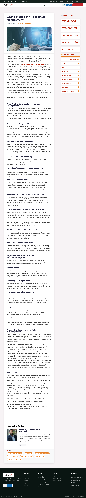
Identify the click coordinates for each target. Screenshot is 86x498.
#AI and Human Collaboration (15, 453)
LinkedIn (61, 1)
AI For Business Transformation (23, 23)
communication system (68, 91)
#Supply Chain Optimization (14, 459)
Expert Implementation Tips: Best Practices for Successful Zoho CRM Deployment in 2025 (70, 42)
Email (4, 1)
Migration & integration (43, 482)
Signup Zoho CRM (57, 478)
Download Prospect (22, 1)
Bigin (63, 67)
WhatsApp (55, 1)
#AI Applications (28, 453)
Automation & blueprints (43, 479)
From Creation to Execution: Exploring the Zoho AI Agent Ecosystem (69, 49)
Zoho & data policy (80, 496)
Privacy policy (68, 496)
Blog (43, 5)
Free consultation (78, 4)
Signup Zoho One (57, 480)
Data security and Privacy (44, 489)
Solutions (38, 5)
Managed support (42, 486)
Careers (26, 480)
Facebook (66, 1)
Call (8, 1)
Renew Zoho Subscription (59, 483)
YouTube (76, 1)
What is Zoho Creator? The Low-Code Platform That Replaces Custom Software (70, 35)
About (22, 5)
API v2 (63, 63)
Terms (73, 496)
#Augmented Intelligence (26, 456)
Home (17, 5)
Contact (26, 485)
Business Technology (67, 79)
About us (26, 476)
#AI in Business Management (42, 453)
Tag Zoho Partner (57, 476)
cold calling (65, 87)
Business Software (66, 75)
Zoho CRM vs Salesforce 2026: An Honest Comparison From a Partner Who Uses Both (70, 28)
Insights (25, 483)
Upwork (81, 1)
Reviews (49, 5)
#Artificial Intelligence (13, 456)
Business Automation (67, 71)
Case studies (27, 478)
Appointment (13, 1)
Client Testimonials (67, 83)
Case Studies (30, 5)
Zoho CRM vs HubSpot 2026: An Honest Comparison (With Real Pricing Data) (70, 21)
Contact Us (56, 5)
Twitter (71, 1)
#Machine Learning (39, 456)
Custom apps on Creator (43, 484)
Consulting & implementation (41, 476)
